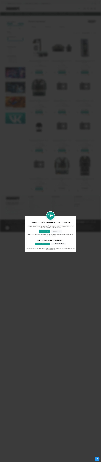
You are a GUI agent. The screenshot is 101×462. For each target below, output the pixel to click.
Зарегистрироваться (58, 243)
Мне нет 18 (56, 231)
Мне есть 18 (44, 231)
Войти (42, 243)
